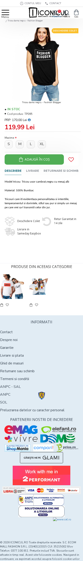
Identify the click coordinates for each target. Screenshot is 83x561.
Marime (9, 138)
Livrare (32, 170)
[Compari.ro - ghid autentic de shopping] (20, 525)
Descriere (13, 170)
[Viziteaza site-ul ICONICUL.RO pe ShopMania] (17, 447)
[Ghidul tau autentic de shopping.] (43, 447)
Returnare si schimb (61, 170)
